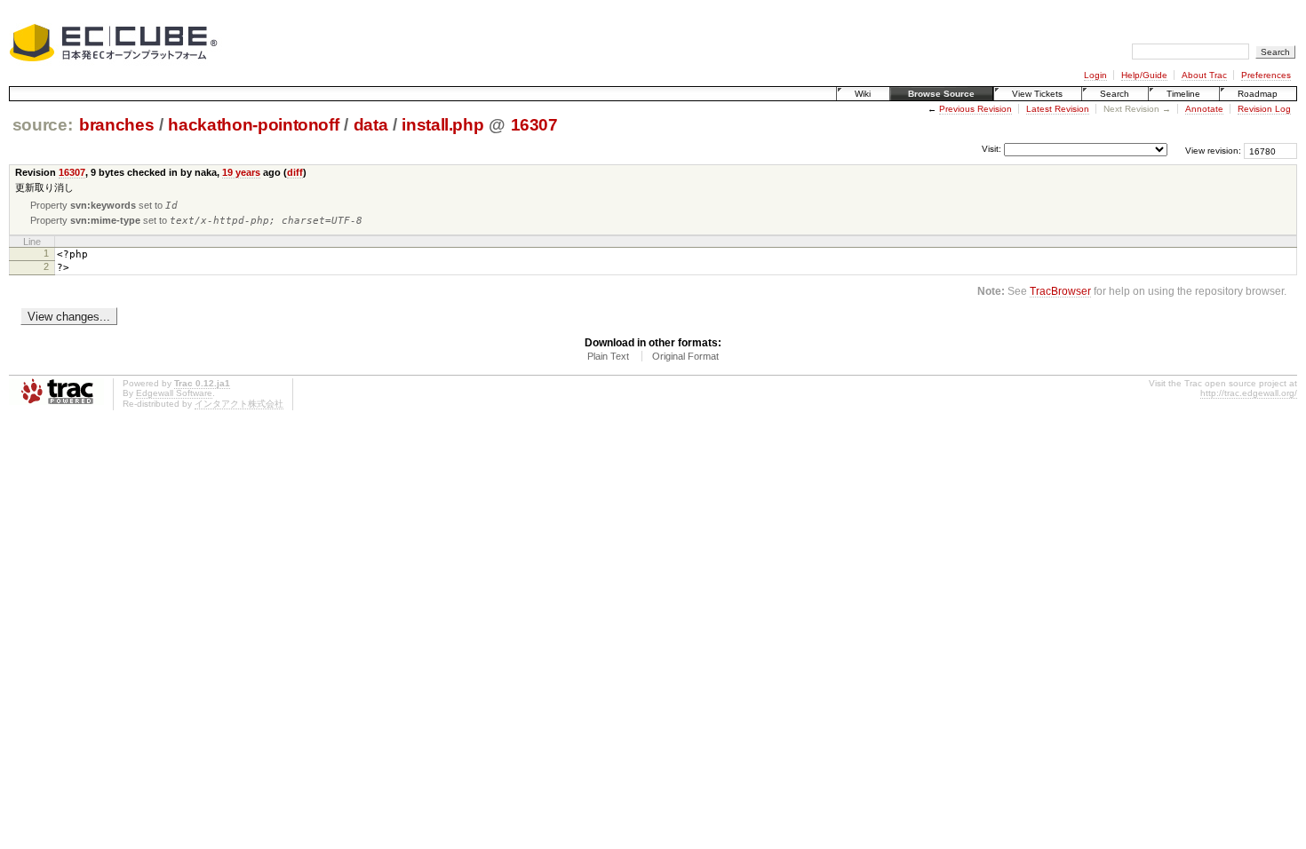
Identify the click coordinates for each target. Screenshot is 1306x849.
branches (116, 124)
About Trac (1204, 75)
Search (1114, 94)
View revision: (1213, 150)
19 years (241, 172)
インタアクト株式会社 (239, 404)
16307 (534, 124)
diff (295, 172)
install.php (442, 124)
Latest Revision (1057, 109)
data (371, 124)
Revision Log (1264, 109)
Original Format (685, 356)
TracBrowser (1060, 291)
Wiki (863, 94)
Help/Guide (1144, 75)
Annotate (1204, 109)
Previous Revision (975, 109)
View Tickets (1037, 94)
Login (1095, 75)
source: (42, 124)
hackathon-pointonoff (253, 124)
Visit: (991, 150)
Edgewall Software (174, 393)
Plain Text (608, 356)
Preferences (1266, 75)
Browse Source (941, 94)
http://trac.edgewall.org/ (1248, 393)
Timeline (1183, 94)
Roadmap (1258, 94)
